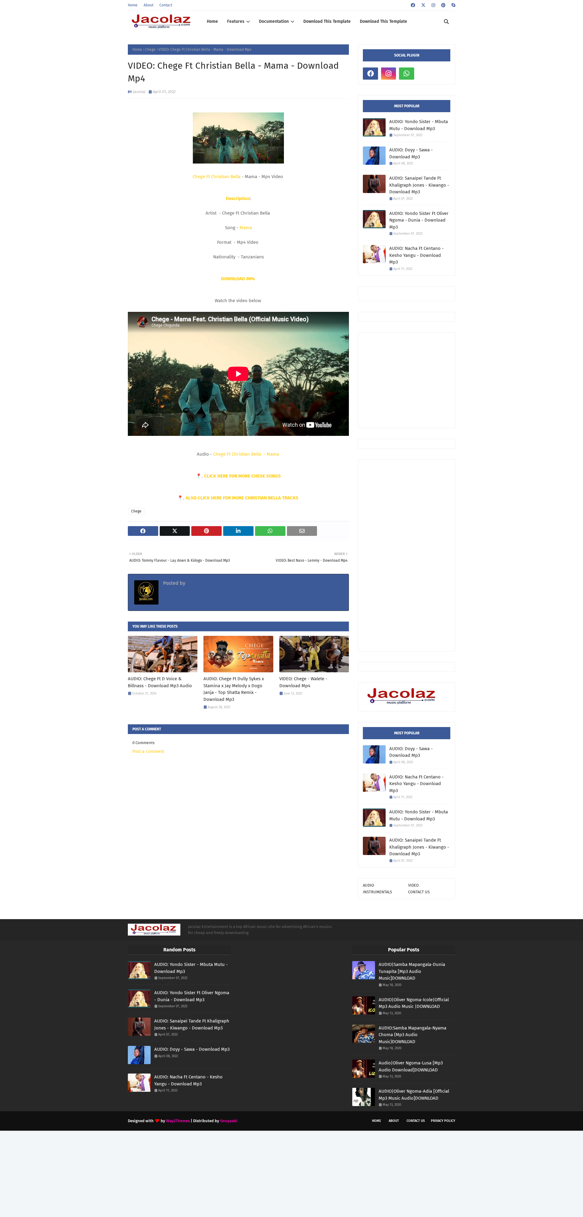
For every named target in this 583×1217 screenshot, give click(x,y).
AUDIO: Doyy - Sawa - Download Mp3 (411, 153)
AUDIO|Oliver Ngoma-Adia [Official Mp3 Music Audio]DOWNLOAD (414, 1094)
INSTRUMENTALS (377, 892)
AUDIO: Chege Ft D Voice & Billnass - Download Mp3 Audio (160, 682)
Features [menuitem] (235, 21)
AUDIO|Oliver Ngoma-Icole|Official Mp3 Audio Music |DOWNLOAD (414, 1003)
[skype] (452, 5)
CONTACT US (419, 892)
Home (133, 5)
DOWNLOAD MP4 (238, 278)
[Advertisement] (406, 555)
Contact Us (416, 1121)
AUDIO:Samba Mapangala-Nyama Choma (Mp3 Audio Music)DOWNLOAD (412, 1034)
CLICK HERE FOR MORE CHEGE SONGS (242, 476)
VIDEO (413, 885)
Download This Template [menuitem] (327, 21)
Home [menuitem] (212, 21)
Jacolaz (139, 91)
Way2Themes (178, 1121)
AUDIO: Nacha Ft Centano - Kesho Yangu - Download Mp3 (416, 255)
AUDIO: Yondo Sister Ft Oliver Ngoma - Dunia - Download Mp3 (418, 220)
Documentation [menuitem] (274, 21)
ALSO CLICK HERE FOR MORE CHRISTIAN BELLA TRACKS (243, 498)
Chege (150, 49)
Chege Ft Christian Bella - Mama (246, 454)
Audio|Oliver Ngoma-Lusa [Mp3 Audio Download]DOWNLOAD (411, 1066)
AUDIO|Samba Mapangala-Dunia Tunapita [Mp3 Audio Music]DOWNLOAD (412, 971)
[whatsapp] (406, 73)
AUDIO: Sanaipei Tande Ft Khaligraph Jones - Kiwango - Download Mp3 (419, 185)
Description (238, 198)
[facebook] (413, 5)
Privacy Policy (443, 1121)
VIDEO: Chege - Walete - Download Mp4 (303, 682)
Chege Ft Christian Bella (216, 176)
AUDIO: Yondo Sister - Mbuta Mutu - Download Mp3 (418, 125)
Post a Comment (148, 751)
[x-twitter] (423, 5)
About (148, 5)
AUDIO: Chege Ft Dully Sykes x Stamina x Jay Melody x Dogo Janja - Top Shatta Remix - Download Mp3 (233, 689)
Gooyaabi (228, 1121)
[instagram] (433, 5)
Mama (246, 227)
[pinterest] (443, 5)
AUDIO (368, 885)
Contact (165, 5)
